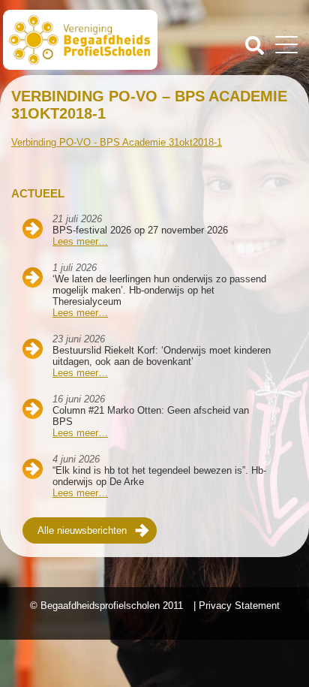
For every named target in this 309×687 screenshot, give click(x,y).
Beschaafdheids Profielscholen (80, 40)
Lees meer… (80, 241)
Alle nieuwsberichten (82, 530)
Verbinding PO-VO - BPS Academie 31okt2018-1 (116, 142)
